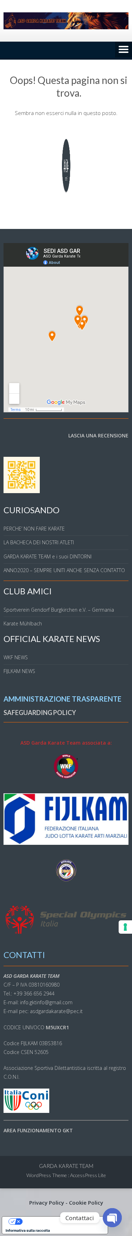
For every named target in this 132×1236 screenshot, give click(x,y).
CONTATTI (24, 955)
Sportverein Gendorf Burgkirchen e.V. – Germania (59, 609)
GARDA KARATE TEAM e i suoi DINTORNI (48, 556)
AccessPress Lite (88, 1175)
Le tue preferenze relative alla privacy (62, 1221)
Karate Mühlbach (23, 623)
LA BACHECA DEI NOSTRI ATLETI (39, 542)
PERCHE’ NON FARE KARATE (34, 528)
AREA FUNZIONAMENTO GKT (38, 1130)
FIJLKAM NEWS (19, 671)
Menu (123, 50)
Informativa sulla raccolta (28, 1230)
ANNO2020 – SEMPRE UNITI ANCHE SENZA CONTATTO (64, 570)
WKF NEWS (16, 657)
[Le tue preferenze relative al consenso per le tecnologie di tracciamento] (125, 927)
